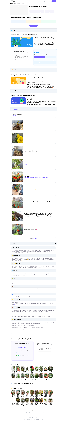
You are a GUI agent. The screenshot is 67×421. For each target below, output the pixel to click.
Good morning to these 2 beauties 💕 (30, 229)
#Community (16, 109)
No (39, 56)
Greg (35, 44)
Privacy (31, 419)
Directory (41, 419)
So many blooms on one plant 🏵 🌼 (39, 189)
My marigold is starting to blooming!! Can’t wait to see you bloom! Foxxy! (36, 137)
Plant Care (33, 1)
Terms (34, 419)
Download (53, 1)
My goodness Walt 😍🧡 (36, 177)
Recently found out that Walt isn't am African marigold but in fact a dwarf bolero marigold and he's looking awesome (38, 202)
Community (48, 1)
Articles (37, 1)
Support (25, 419)
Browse (33, 238)
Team (41, 1)
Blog (44, 1)
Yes (50, 56)
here (15, 304)
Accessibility (37, 419)
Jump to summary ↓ (33, 25)
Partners (28, 419)
